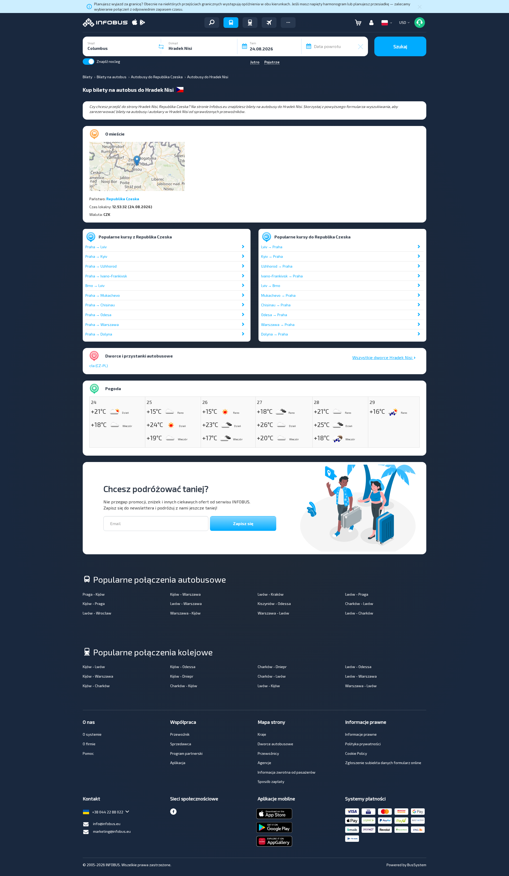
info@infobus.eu (106, 823)
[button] (288, 22)
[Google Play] (142, 22)
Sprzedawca (180, 744)
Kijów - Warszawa (185, 594)
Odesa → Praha (274, 314)
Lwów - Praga (356, 594)
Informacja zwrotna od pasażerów (286, 772)
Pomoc (88, 753)
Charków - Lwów (359, 603)
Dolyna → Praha (274, 334)
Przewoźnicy (268, 753)
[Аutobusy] (230, 22)
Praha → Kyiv (96, 256)
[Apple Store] (134, 22)
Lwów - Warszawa (186, 603)
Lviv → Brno (270, 285)
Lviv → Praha (271, 247)
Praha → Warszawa (102, 324)
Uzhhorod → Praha (276, 266)
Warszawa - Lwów (273, 613)
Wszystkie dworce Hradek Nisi (382, 357)
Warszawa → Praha (278, 324)
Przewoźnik (180, 734)
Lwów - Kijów (269, 685)
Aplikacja (177, 762)
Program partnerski (186, 753)
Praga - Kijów (94, 594)
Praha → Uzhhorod (101, 266)
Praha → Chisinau (100, 305)
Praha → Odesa (98, 314)
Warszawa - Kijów (185, 613)
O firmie (89, 744)
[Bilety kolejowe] (250, 22)
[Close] (419, 7)
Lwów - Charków (359, 613)
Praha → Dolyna (98, 334)
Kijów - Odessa (182, 666)
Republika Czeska (122, 199)
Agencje (264, 762)
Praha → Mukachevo (102, 295)
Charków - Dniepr (272, 666)
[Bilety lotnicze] (269, 22)
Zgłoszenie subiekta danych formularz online (383, 762)
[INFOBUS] (105, 22)
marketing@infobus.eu (112, 831)
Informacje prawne (361, 734)
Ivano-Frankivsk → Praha (282, 276)
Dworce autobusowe (275, 744)
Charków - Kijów (183, 685)
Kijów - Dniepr (181, 676)
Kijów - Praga (94, 603)
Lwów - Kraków (271, 594)
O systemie (92, 734)
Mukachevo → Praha (278, 295)
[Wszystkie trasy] (211, 22)
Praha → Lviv (96, 247)
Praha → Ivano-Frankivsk (106, 276)
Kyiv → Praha (272, 256)
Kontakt (91, 798)
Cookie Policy (356, 753)
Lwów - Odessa (358, 666)
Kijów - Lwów (94, 666)
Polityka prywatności (363, 744)
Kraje (262, 734)
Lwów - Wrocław (97, 613)
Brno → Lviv (94, 285)
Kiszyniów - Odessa (274, 603)
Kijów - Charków (96, 685)
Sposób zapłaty (271, 781)
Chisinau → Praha (276, 305)
